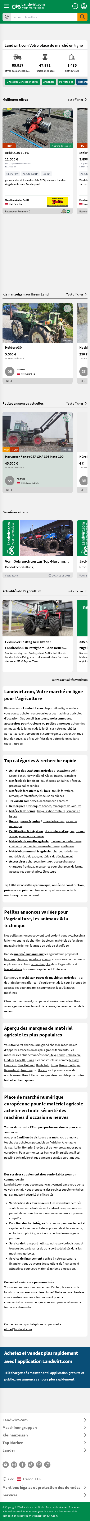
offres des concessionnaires (22, 81)
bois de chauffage (57, 945)
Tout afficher (74, 99)
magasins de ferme (16, 945)
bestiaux (9, 959)
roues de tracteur (53, 821)
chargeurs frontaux (40, 861)
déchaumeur (47, 801)
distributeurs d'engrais (59, 831)
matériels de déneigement (56, 856)
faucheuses (48, 780)
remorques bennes (39, 806)
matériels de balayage (23, 856)
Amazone (26, 1070)
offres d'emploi (40, 964)
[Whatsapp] (39, 1465)
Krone (63, 1065)
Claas (49, 775)
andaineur (63, 780)
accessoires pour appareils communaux (29, 987)
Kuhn (54, 1065)
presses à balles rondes (24, 785)
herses (34, 801)
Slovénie (39, 1147)
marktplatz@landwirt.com (43, 1515)
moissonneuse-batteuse (66, 841)
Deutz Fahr (42, 1065)
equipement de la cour (55, 982)
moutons (35, 959)
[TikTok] (31, 1464)
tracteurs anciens (65, 775)
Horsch (42, 1070)
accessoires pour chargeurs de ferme (58, 866)
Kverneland (11, 1070)
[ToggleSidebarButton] (6, 6)
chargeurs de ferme (65, 851)
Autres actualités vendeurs (69, 679)
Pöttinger (74, 1065)
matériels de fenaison (69, 940)
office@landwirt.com (18, 1329)
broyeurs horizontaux (51, 811)
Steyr (52, 1055)
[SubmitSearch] (82, 17)
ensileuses (67, 846)
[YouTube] (6, 1464)
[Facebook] (22, 1464)
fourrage (35, 945)
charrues (62, 801)
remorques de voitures (67, 806)
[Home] (28, 6)
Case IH (20, 1060)
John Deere (73, 1055)
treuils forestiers (62, 790)
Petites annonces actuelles (23, 403)
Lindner (9, 1060)
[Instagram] (14, 1464)
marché (67, 728)
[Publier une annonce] (75, 6)
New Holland (35, 775)
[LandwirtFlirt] (47, 1464)
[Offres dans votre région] (7, 17)
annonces (48, 81)
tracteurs (48, 940)
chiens (46, 959)
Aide (11, 1478)
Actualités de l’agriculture (22, 590)
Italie (17, 1147)
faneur (76, 780)
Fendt (21, 775)
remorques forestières (23, 796)
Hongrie (27, 1147)
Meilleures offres (15, 99)
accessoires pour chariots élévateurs (32, 871)
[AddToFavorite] (67, 114)
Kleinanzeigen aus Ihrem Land (26, 294)
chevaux (22, 959)
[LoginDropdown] (83, 6)
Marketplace (66, 81)
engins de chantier (28, 940)
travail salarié (13, 969)
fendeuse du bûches (51, 796)
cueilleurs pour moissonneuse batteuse (34, 846)
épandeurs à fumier (31, 836)
